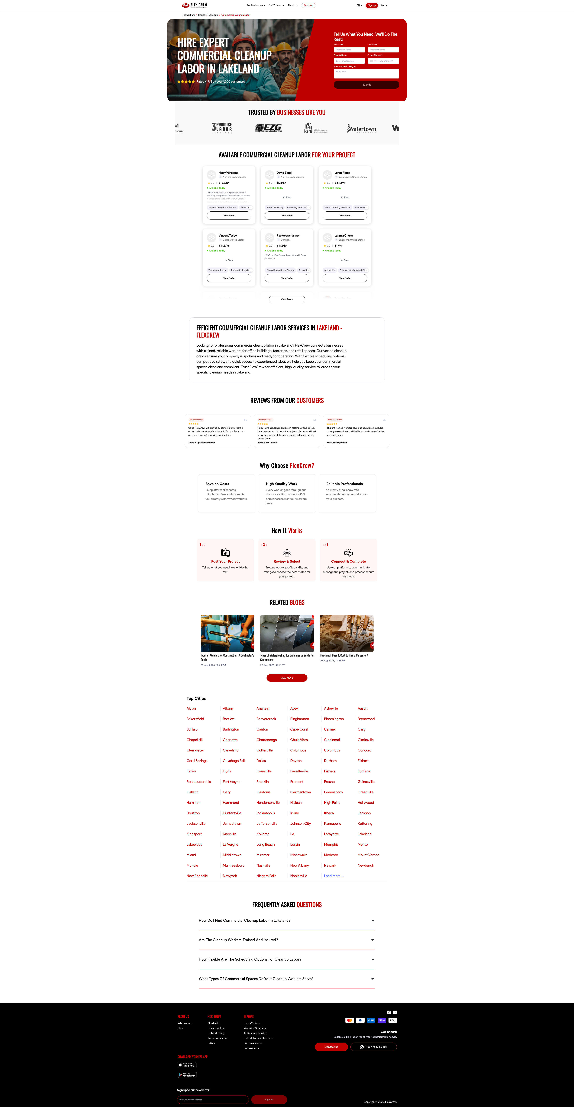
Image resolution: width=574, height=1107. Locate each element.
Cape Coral (299, 729)
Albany (228, 708)
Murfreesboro (233, 865)
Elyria (227, 771)
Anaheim (263, 708)
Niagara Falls (266, 876)
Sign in (384, 5)
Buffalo (192, 729)
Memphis (331, 844)
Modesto (331, 855)
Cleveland (231, 750)
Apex (294, 708)
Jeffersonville (267, 823)
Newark (330, 865)
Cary (361, 729)
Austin (363, 708)
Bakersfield (195, 719)
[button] (229, 195)
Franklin (263, 782)
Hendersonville (268, 802)
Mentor (363, 844)
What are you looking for (345, 66)
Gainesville (366, 782)
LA (292, 834)
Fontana (364, 771)
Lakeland (365, 834)
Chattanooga (267, 740)
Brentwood (366, 719)
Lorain (295, 844)
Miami (191, 855)
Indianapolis (266, 813)
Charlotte (230, 740)
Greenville (366, 792)
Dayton (296, 761)
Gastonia (264, 792)
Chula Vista (299, 740)
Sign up (372, 5)
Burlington (231, 729)
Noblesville (298, 876)
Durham (330, 761)
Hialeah (296, 802)
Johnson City (300, 823)
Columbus (298, 750)
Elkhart (363, 761)
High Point (332, 802)
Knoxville (230, 834)
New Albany (299, 865)
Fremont (296, 782)
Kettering (365, 823)
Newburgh (366, 865)
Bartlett (229, 719)
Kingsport (194, 834)
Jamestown (232, 823)
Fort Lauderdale (199, 782)
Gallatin (193, 792)
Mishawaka (298, 855)
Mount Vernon (369, 855)
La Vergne (230, 844)
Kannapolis (332, 823)
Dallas (261, 761)
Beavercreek (266, 719)
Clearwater (195, 750)
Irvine (294, 813)
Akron (191, 708)
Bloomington (334, 719)
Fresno (329, 782)
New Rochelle (197, 876)
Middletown (232, 855)
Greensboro (333, 792)
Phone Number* (375, 55)
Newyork (230, 876)
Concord (364, 750)
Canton (262, 729)
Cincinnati (332, 740)
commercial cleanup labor (235, 15)
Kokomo (263, 834)
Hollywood (366, 802)
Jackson (364, 813)
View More (287, 299)
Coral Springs (197, 761)
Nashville (263, 865)
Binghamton (299, 719)
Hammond (231, 802)
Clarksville (366, 740)
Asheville (331, 708)
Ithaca (329, 813)
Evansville (264, 771)
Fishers (329, 771)
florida (201, 15)
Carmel (330, 729)
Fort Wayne (232, 782)
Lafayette (331, 834)
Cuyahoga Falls (234, 761)
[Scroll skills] (251, 207)
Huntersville (232, 813)
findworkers (188, 15)
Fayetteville (299, 771)
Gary (227, 792)
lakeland (213, 15)
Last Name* (373, 44)
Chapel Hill (195, 740)
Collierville (265, 750)
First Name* (339, 44)
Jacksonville (196, 823)
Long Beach (266, 844)
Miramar (263, 855)
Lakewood (195, 844)
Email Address (340, 55)
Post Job (308, 5)
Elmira (191, 771)
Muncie (192, 865)
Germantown (300, 792)
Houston (193, 813)
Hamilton (193, 802)
